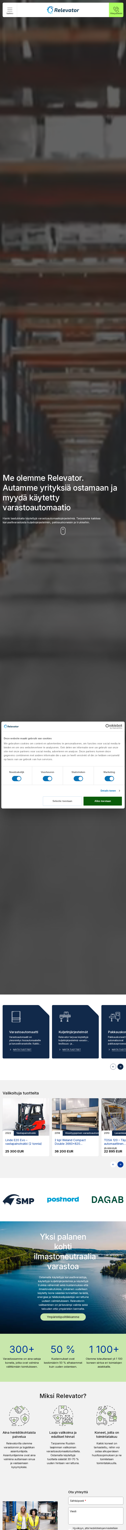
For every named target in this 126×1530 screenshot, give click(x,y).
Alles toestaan (102, 801)
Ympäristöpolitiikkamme (63, 1317)
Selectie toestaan (62, 801)
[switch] (47, 778)
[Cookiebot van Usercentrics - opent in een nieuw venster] (108, 726)
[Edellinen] (113, 1067)
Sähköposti (78, 1500)
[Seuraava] (120, 1067)
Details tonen (108, 790)
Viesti (73, 1511)
